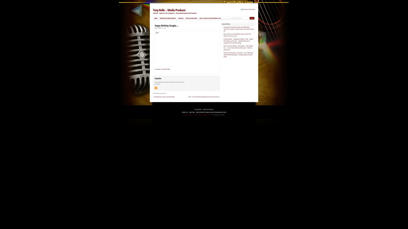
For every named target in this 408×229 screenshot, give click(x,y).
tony (156, 28)
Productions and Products (168, 18)
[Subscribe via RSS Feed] (156, 88)
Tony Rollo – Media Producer (169, 10)
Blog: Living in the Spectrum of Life (210, 18)
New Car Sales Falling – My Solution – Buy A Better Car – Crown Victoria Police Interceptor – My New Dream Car (238, 48)
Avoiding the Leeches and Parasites (164, 97)
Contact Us (185, 112)
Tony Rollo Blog (165, 69)
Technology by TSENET (218, 114)
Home (155, 18)
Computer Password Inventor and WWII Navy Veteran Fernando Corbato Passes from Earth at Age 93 (239, 29)
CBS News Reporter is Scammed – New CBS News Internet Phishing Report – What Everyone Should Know (238, 54)
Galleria (180, 18)
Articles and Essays (191, 18)
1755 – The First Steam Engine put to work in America (203, 97)
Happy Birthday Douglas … (167, 25)
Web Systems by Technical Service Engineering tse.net (211, 112)
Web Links (192, 112)
